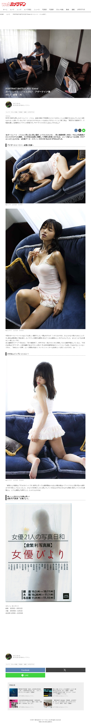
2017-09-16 (16, 103)
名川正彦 (15, 105)
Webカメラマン (25, 105)
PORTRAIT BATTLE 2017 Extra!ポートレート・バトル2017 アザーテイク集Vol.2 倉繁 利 (28, 91)
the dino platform (47, 721)
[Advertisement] (45, 22)
